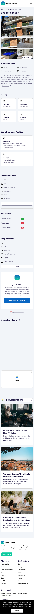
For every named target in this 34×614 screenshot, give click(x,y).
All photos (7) (27, 57)
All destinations (23, 583)
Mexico (20, 578)
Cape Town (18, 9)
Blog (2, 578)
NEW (8, 580)
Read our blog (28, 400)
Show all (17, 203)
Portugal (20, 567)
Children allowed (6, 218)
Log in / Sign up (6, 554)
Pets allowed (5, 223)
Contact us (5, 599)
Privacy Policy (27, 606)
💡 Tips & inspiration (11, 399)
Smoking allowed (6, 227)
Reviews (3, 575)
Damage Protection (7, 569)
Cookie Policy (16, 606)
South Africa (9, 9)
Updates (3, 581)
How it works (5, 564)
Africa (2, 9)
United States (22, 569)
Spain (19, 572)
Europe (20, 581)
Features (3, 567)
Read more (5, 86)
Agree (17, 610)
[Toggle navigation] (31, 3)
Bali (19, 564)
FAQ (2, 572)
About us (3, 583)
